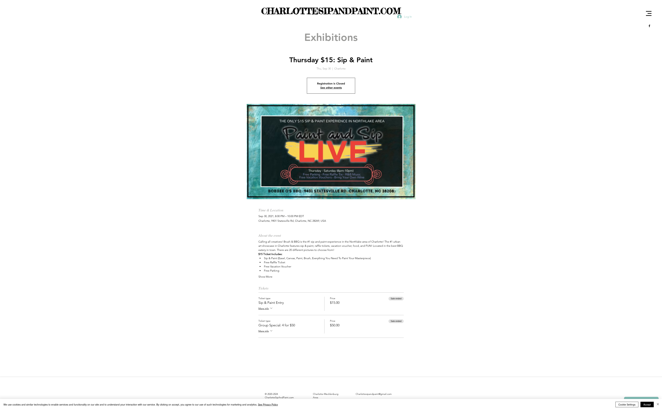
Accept (647, 404)
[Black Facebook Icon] (649, 26)
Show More (265, 276)
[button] (648, 13)
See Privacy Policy (268, 404)
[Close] (658, 404)
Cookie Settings (626, 404)
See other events (331, 87)
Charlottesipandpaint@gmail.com (374, 394)
